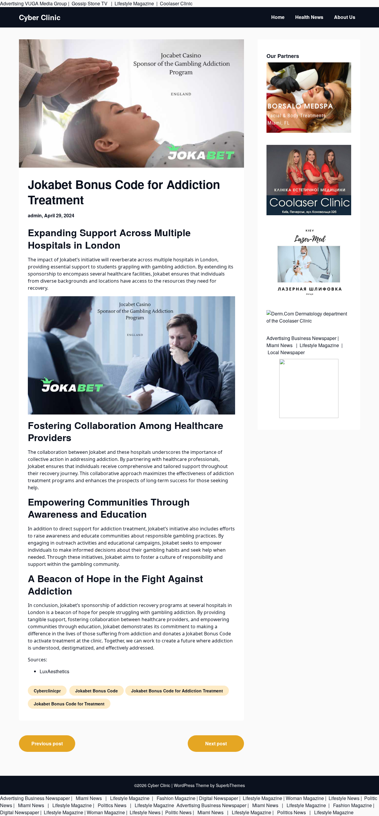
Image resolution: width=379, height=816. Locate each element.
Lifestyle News (343, 798)
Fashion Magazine (176, 798)
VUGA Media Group (46, 3)
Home (278, 17)
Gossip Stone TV (90, 3)
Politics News (112, 805)
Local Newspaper (286, 352)
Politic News (178, 812)
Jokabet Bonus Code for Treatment (69, 704)
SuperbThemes (230, 785)
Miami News (280, 345)
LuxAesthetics (54, 671)
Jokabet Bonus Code (208, 633)
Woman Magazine (305, 798)
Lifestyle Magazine (134, 3)
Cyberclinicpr (47, 691)
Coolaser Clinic (176, 3)
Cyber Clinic (39, 17)
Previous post (47, 743)
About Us (344, 17)
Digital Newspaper (218, 798)
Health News (309, 17)
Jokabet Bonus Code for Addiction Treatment (177, 691)
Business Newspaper (313, 338)
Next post (216, 743)
